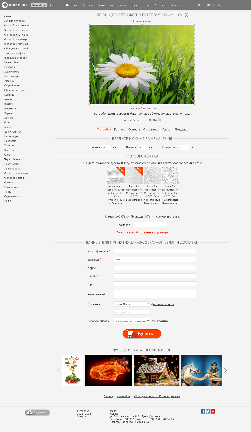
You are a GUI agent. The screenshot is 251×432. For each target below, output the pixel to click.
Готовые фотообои (15, 57)
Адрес (91, 268)
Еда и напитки (12, 131)
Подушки (72, 4)
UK (200, 5)
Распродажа (11, 187)
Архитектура (11, 71)
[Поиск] (219, 5)
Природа (9, 67)
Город (91, 284)
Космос (8, 117)
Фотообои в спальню (16, 30)
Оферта (81, 416)
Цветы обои (11, 62)
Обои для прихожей (16, 48)
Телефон (94, 259)
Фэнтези (9, 150)
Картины (88, 4)
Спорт (7, 154)
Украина (9, 80)
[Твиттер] (208, 412)
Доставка (160, 4)
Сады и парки (12, 196)
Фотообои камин (14, 177)
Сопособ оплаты (98, 321)
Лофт (7, 200)
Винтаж (8, 104)
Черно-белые (12, 159)
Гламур (8, 127)
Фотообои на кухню (16, 34)
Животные (10, 108)
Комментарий (96, 294)
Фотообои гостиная (16, 43)
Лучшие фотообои (15, 20)
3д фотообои (12, 168)
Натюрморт (11, 136)
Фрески (8, 182)
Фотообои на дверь (16, 173)
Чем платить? (160, 321)
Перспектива (11, 164)
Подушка (181, 129)
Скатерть (134, 129)
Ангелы (8, 99)
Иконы (122, 4)
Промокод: (123, 225)
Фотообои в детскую (17, 25)
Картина (119, 129)
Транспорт (10, 145)
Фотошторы (105, 4)
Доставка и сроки (142, 21)
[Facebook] (203, 412)
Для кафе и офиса (14, 53)
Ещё (147, 4)
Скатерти (55, 4)
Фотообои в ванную (16, 39)
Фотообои (38, 4)
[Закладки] (214, 5)
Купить (142, 330)
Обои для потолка (15, 90)
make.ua (84, 411)
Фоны (7, 122)
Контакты (177, 4)
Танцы (7, 191)
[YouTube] (213, 412)
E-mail (92, 276)
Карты (8, 113)
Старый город (12, 85)
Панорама (10, 140)
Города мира (11, 76)
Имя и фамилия (98, 251)
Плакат (135, 4)
